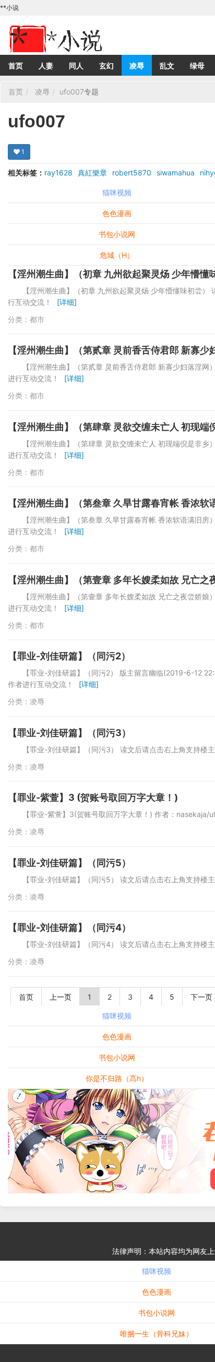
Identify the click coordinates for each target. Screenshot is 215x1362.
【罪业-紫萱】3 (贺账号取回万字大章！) (93, 797)
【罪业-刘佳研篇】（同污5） (69, 862)
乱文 (167, 65)
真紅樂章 (92, 172)
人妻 (46, 65)
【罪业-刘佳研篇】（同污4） (69, 927)
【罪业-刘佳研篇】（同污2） (69, 655)
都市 (37, 319)
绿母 (197, 65)
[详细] (67, 302)
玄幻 (106, 65)
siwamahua (176, 172)
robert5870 (131, 172)
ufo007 (71, 91)
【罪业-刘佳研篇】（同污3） (69, 732)
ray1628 (58, 172)
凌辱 (136, 65)
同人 (76, 65)
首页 (15, 65)
